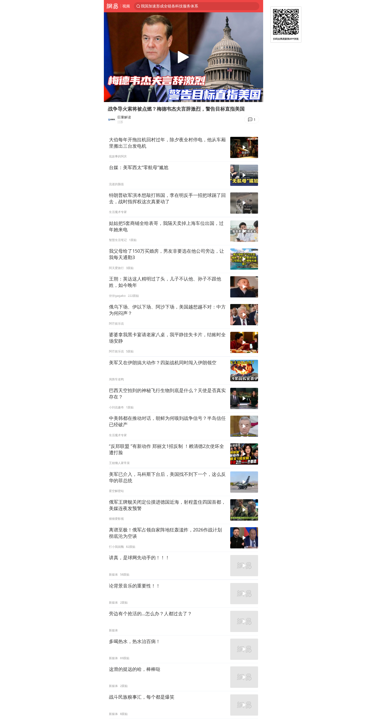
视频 (126, 5)
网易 (112, 6)
